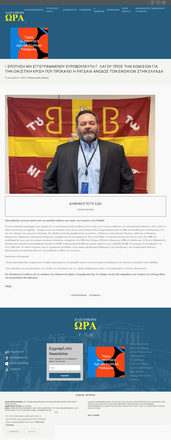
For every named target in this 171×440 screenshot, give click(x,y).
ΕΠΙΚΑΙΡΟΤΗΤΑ (70, 10)
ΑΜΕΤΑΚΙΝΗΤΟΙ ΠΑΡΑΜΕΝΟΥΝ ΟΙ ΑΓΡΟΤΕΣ (150, 10)
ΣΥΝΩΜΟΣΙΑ (85, 10)
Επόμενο (94, 295)
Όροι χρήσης (137, 372)
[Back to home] (14, 16)
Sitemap (134, 379)
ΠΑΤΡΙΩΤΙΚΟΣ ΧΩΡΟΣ (52, 10)
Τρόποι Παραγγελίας (141, 352)
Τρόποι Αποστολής (139, 344)
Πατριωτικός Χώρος (38, 78)
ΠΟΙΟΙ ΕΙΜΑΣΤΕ (126, 10)
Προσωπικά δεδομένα (141, 368)
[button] (25, 23)
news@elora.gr (44, 410)
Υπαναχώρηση (137, 356)
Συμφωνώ (13, 431)
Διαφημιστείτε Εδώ (140, 376)
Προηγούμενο (79, 295)
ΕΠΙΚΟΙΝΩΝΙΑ (113, 10)
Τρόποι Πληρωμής (139, 348)
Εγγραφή (65, 375)
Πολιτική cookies (138, 364)
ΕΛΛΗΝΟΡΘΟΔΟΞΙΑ (33, 10)
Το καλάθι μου (137, 360)
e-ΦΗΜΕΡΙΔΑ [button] (99, 10)
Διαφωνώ (32, 431)
